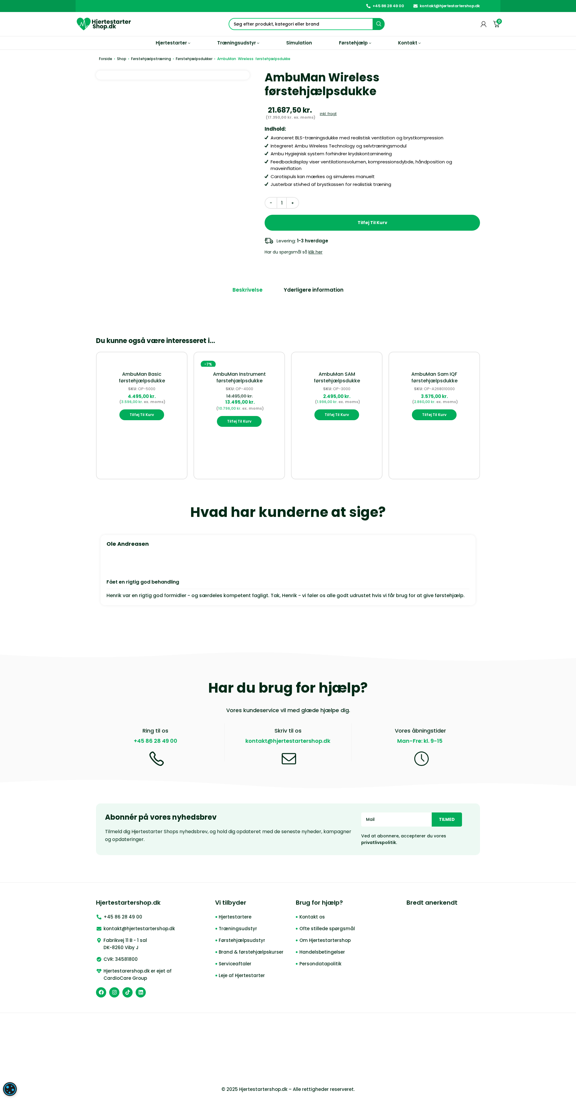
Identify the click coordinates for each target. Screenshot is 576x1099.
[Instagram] (114, 992)
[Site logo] (104, 23)
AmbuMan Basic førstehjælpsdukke (142, 377)
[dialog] (10, 1089)
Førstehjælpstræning (151, 58)
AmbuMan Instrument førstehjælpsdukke (239, 377)
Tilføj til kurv (372, 223)
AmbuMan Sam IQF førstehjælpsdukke (434, 377)
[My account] (484, 24)
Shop (121, 58)
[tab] (247, 290)
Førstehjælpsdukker (194, 58)
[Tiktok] (127, 992)
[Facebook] (101, 992)
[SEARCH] (379, 24)
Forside (105, 58)
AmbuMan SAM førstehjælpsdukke (337, 377)
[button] (141, 414)
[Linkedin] (141, 992)
